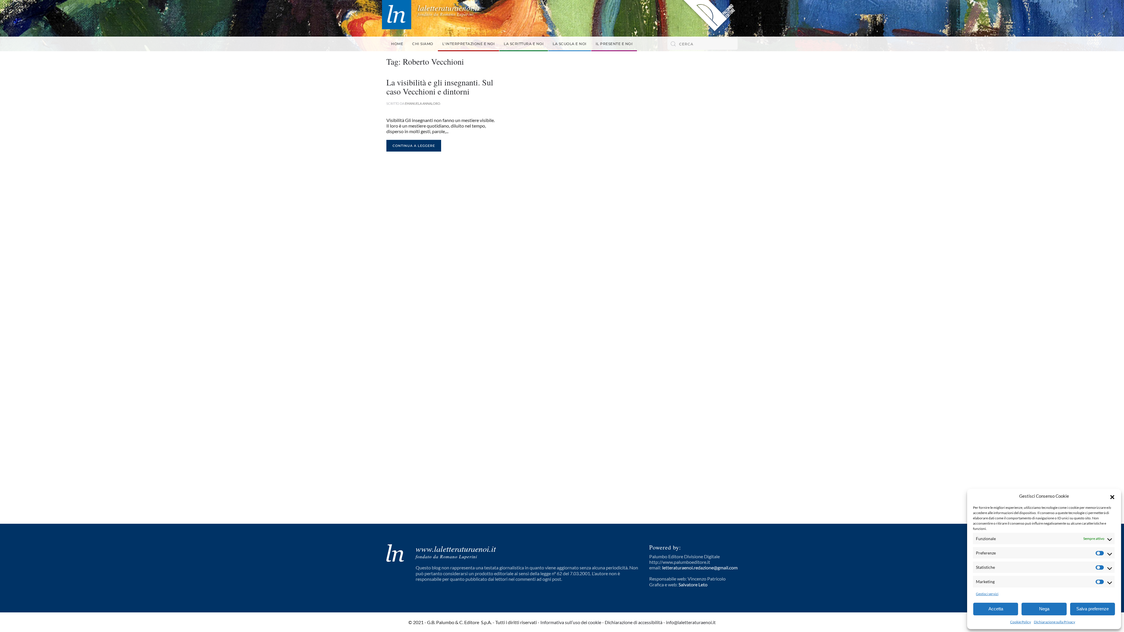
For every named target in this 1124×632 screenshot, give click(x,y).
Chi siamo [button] (422, 44)
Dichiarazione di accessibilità (633, 622)
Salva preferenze (1092, 608)
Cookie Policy (1020, 622)
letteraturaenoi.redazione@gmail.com (700, 567)
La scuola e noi (570, 44)
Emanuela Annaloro (422, 103)
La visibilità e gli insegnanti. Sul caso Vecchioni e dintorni (439, 87)
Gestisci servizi (987, 594)
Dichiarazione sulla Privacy (1054, 622)
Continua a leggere (414, 146)
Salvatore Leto (692, 584)
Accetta (995, 608)
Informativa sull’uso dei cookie (570, 622)
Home (397, 44)
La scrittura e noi (524, 44)
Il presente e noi (614, 44)
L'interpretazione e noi (468, 44)
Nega (1044, 608)
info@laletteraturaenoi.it (691, 622)
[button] (1112, 496)
